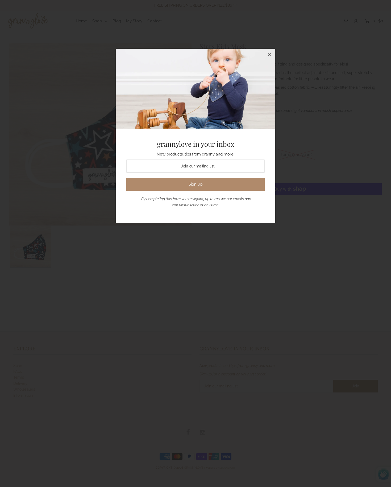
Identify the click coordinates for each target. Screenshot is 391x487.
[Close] (269, 54)
